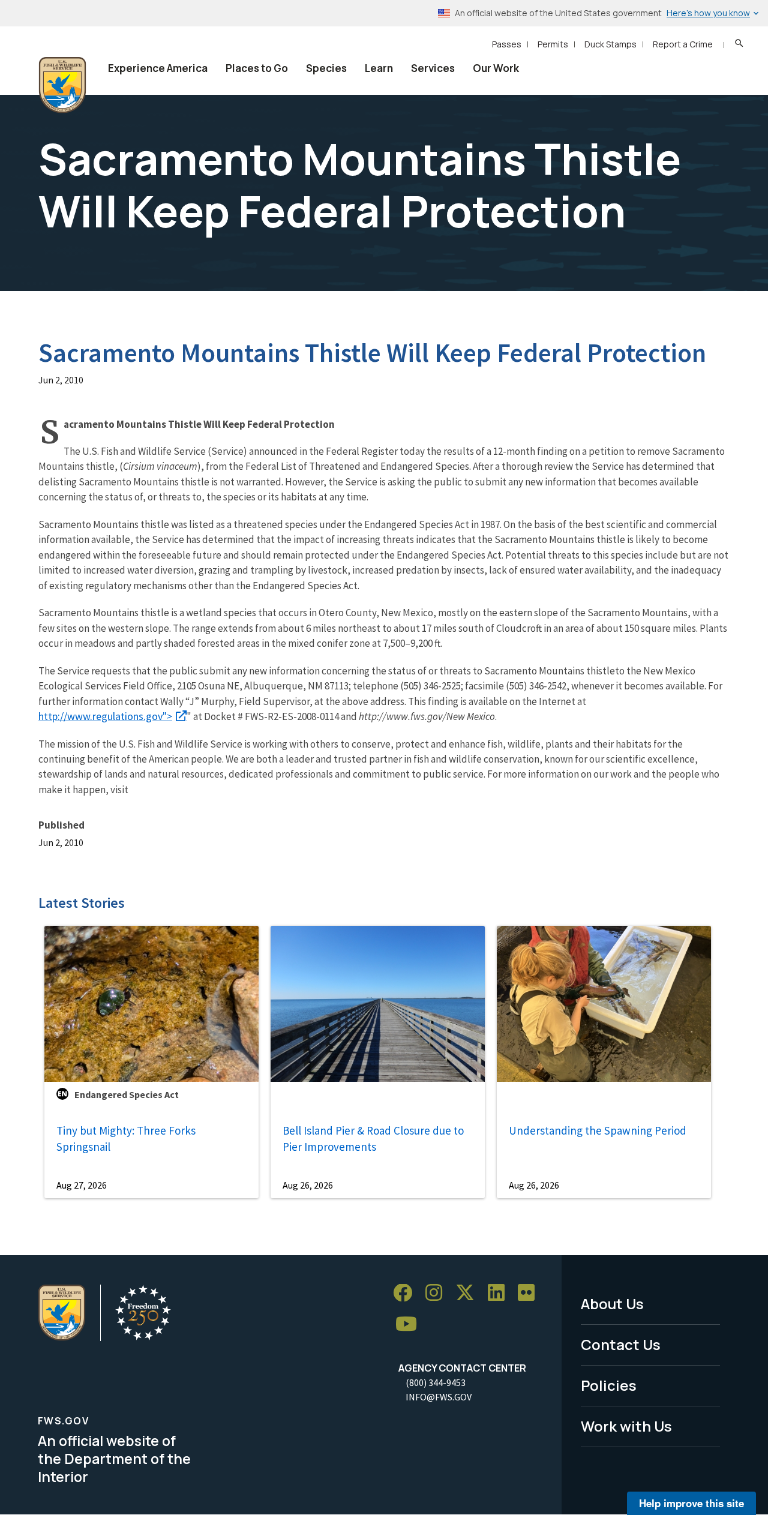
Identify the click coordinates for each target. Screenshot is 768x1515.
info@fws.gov (439, 1397)
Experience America (158, 68)
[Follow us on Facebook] (407, 1293)
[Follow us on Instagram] (438, 1293)
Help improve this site (691, 1503)
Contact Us (621, 1344)
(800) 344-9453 (436, 1382)
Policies (609, 1385)
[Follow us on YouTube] (410, 1324)
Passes (506, 44)
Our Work (496, 68)
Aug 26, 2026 (308, 1185)
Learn (379, 68)
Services (433, 68)
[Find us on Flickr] (530, 1293)
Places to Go (257, 68)
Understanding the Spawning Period (597, 1130)
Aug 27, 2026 (81, 1185)
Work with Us (626, 1426)
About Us (612, 1303)
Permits (553, 44)
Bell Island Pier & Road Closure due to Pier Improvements (373, 1138)
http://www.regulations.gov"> (105, 716)
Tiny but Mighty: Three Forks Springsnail (126, 1138)
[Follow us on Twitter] (469, 1293)
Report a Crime (683, 44)
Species (326, 68)
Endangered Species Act (126, 1094)
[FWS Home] (62, 85)
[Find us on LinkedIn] (500, 1293)
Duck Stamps (610, 44)
